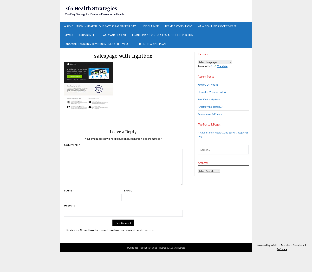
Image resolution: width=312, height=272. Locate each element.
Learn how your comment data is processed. (131, 229)
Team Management (113, 34)
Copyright (86, 34)
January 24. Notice (208, 84)
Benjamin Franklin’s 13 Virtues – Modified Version (98, 43)
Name (69, 190)
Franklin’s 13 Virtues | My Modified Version (162, 34)
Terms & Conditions (179, 26)
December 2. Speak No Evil (212, 91)
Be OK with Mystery (209, 99)
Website (69, 206)
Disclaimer (151, 26)
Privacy (68, 34)
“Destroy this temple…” (210, 106)
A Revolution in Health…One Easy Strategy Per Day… (101, 26)
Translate (222, 66)
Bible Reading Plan (152, 43)
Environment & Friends (210, 114)
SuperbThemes (177, 247)
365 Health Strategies (91, 8)
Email (129, 190)
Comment (72, 144)
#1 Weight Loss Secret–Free (217, 26)
